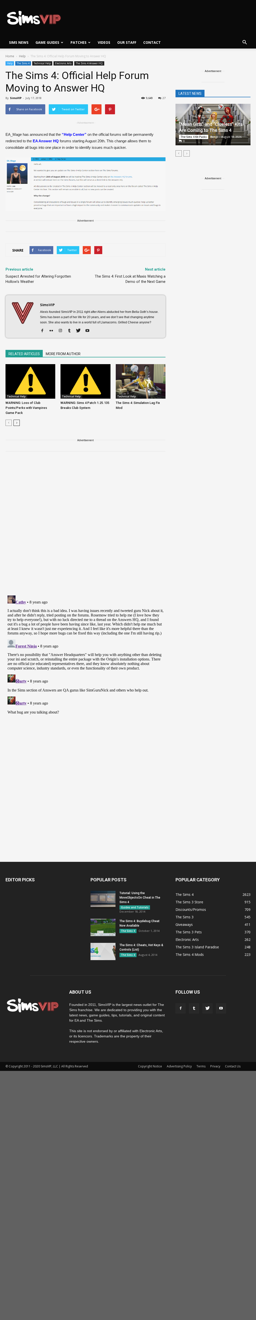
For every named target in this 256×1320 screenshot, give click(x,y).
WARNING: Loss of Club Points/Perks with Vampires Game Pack (26, 408)
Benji (214, 137)
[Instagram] (62, 331)
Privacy (215, 1066)
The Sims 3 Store (189, 902)
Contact (152, 42)
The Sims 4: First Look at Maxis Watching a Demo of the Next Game (130, 279)
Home (10, 56)
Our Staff (126, 42)
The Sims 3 (185, 917)
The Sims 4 (23, 63)
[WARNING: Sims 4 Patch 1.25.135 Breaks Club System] (85, 381)
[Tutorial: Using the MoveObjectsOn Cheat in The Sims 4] (103, 899)
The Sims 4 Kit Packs (193, 137)
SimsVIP (16, 98)
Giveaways (184, 924)
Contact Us (232, 1066)
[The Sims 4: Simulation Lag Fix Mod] (141, 381)
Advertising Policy (179, 1066)
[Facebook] (44, 331)
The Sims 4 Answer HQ (89, 63)
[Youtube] (89, 331)
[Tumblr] (71, 331)
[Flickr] (53, 331)
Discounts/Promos (191, 909)
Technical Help (42, 63)
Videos (104, 42)
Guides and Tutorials (134, 907)
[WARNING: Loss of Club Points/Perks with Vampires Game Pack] (30, 381)
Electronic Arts (63, 63)
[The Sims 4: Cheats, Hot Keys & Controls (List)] (103, 951)
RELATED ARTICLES (24, 354)
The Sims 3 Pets (189, 932)
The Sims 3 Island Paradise (197, 947)
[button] (244, 43)
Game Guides (47, 42)
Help (9, 63)
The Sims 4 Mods (190, 954)
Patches (78, 42)
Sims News (18, 42)
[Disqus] (86, 526)
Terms (201, 1066)
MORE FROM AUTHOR (63, 354)
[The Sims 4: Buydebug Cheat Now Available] (103, 927)
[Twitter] (80, 331)
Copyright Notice (150, 1066)
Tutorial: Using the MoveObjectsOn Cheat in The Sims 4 (140, 897)
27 (164, 98)
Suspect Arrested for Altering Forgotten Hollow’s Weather (38, 279)
